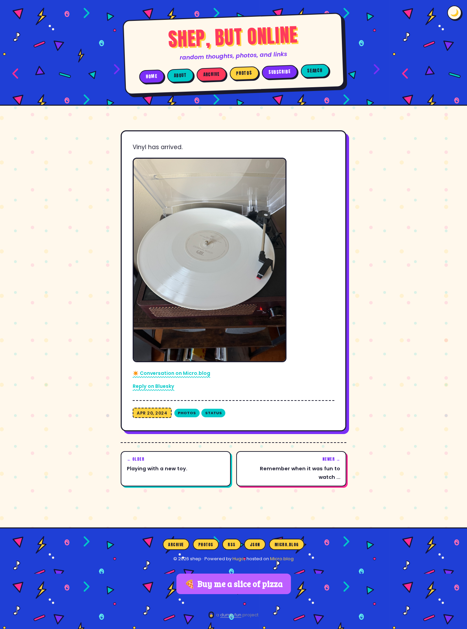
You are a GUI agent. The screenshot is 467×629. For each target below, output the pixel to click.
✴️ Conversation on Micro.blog (171, 373)
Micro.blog (287, 544)
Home (152, 76)
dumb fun (230, 615)
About (180, 75)
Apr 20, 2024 (152, 413)
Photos (244, 73)
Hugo (238, 559)
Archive (211, 74)
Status (213, 413)
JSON (255, 544)
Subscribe (280, 72)
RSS (231, 544)
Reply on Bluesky (153, 386)
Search (314, 70)
